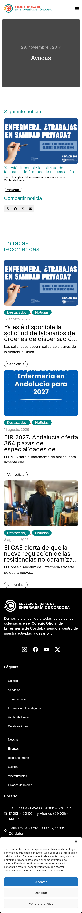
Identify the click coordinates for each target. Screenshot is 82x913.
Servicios (14, 690)
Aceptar (41, 882)
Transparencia (17, 699)
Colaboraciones (18, 726)
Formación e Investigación (25, 708)
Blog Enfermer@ (19, 757)
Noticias (42, 312)
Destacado (16, 312)
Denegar (41, 893)
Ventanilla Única (18, 717)
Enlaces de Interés (20, 785)
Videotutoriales (17, 776)
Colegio (13, 680)
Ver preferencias (41, 903)
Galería (13, 766)
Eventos (13, 748)
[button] (76, 841)
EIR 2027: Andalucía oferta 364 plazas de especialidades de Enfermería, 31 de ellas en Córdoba (41, 449)
